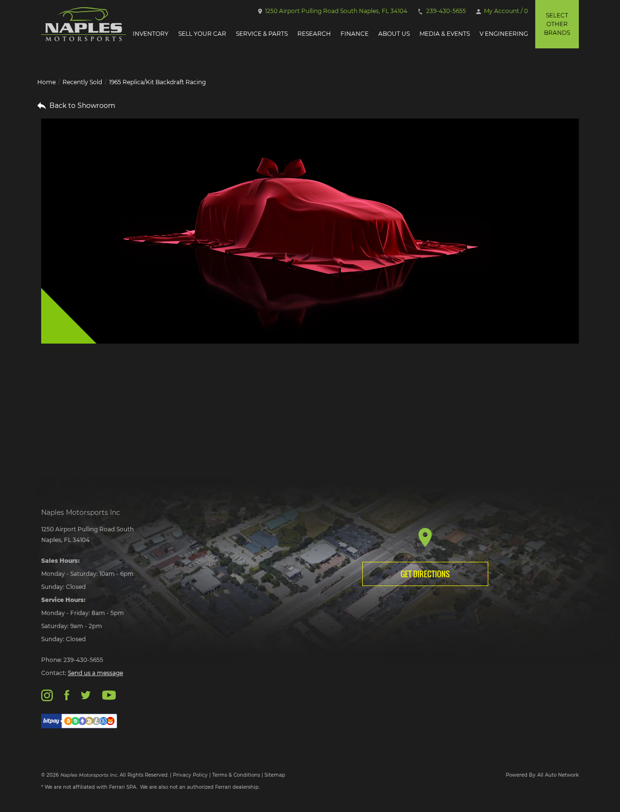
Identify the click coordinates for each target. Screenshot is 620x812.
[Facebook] (66, 694)
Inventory (151, 33)
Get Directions (425, 574)
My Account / (505, 11)
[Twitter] (86, 694)
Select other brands (557, 24)
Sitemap (274, 775)
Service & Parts (262, 33)
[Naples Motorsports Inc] (83, 24)
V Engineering (504, 33)
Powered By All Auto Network (542, 775)
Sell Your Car (202, 33)
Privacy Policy (190, 775)
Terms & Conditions (236, 775)
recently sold (82, 82)
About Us (394, 33)
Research (314, 33)
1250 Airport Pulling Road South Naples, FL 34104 (335, 11)
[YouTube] (109, 694)
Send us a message (95, 673)
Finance (355, 33)
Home (46, 82)
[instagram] (47, 694)
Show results (103, 417)
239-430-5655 (445, 11)
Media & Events (444, 33)
